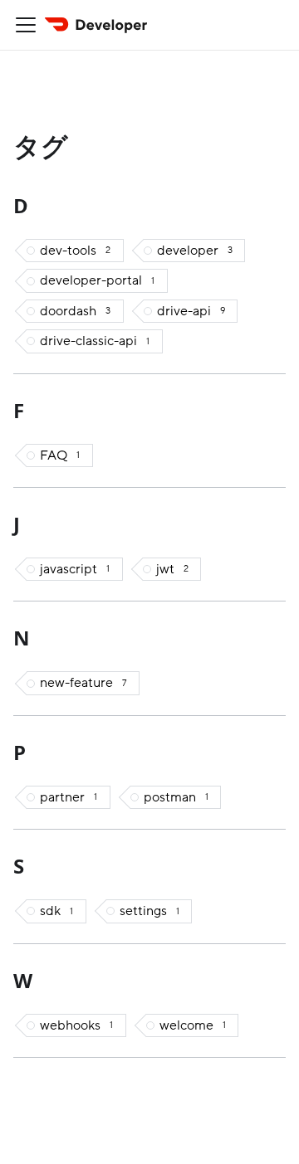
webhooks (76, 1025)
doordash (75, 311)
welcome (192, 1025)
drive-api (191, 311)
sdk (56, 911)
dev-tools (75, 250)
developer (195, 250)
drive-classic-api (95, 341)
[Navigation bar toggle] (25, 24)
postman (176, 797)
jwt (172, 569)
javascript (75, 569)
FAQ (60, 455)
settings (149, 911)
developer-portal (97, 280)
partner (68, 797)
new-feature (83, 683)
